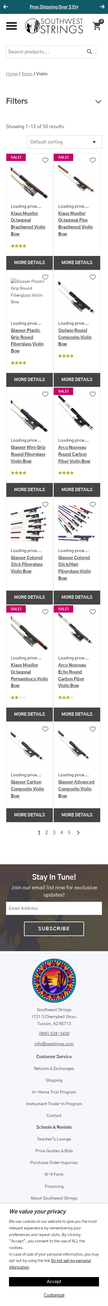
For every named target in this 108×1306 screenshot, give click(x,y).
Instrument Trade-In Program (54, 1104)
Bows (27, 74)
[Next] (101, 7)
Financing (54, 1187)
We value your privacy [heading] (37, 1212)
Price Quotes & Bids (54, 1151)
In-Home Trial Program (54, 1092)
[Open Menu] (11, 26)
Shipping (54, 1080)
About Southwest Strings (54, 1198)
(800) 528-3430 (54, 1034)
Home (12, 74)
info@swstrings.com (54, 1044)
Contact (54, 1116)
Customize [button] (54, 1295)
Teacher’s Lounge (54, 1139)
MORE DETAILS (29, 263)
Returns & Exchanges (54, 1069)
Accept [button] (54, 1281)
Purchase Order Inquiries (54, 1163)
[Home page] (54, 26)
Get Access (82, 7)
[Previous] (6, 7)
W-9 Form (54, 1174)
